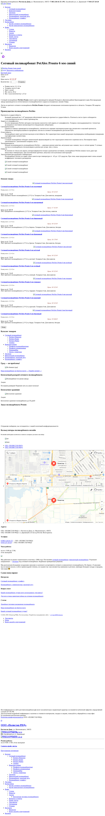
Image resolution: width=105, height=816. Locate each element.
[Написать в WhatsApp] (52, 721)
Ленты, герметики (15, 352)
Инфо (7, 27)
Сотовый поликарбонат (17, 9)
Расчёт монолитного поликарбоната (21, 25)
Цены (7, 620)
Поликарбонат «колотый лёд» (19, 16)
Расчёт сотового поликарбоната (20, 24)
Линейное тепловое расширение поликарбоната (18, 604)
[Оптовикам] (1, 53)
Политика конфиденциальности (12, 717)
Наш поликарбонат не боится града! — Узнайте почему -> (21, 371)
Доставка (8, 20)
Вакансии (12, 46)
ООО (13, 725)
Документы (13, 38)
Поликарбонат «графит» (17, 18)
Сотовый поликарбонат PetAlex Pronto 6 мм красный (21, 298)
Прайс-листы (13, 37)
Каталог (8, 7)
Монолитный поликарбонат (19, 14)
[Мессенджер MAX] (3, 56)
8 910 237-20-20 (6, 542)
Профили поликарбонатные (19, 346)
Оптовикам (13, 40)
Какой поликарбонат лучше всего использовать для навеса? (22, 593)
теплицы (15, 561)
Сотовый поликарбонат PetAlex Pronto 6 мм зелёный (20, 266)
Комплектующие (15, 11)
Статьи (11, 29)
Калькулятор (9, 22)
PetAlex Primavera (15, 337)
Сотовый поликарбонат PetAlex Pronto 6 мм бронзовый (21, 234)
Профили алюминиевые (17, 348)
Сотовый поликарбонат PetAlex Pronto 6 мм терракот (21, 282)
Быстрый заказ (6, 73)
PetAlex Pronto (14, 339)
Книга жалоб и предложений (19, 48)
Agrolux (11, 343)
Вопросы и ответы (15, 35)
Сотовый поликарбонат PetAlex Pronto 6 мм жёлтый (20, 250)
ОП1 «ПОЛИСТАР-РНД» (14, 445)
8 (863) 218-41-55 (7, 541)
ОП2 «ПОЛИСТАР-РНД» (14, 447)
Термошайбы (13, 350)
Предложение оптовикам (9, 751)
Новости (12, 31)
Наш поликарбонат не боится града (13, 608)
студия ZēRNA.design (56, 615)
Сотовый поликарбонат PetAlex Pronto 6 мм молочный (21, 186)
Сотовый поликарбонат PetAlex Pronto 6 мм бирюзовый (21, 218)
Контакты (8, 44)
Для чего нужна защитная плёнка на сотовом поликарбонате (22, 596)
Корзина (8, 49)
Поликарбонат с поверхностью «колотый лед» (17, 585)
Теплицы (12, 12)
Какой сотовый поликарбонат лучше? (14, 611)
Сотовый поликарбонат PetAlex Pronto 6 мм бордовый (21, 314)
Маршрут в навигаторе (9, 731)
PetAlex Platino (14, 341)
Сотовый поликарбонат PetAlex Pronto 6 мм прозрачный (22, 202)
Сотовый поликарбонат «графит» (12, 581)
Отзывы (12, 42)
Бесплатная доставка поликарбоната (26, 797)
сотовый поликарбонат (60, 560)
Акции (11, 33)
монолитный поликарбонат (78, 560)
